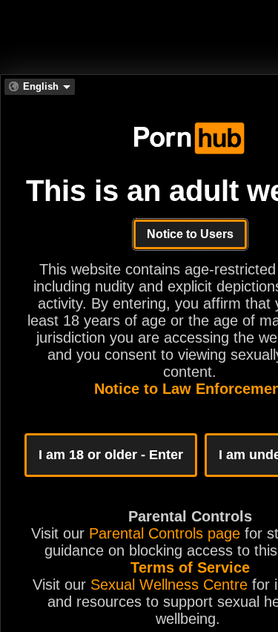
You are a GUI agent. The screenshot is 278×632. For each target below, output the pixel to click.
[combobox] (39, 87)
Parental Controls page (164, 533)
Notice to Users (190, 234)
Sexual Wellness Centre (169, 584)
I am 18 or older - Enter (111, 454)
